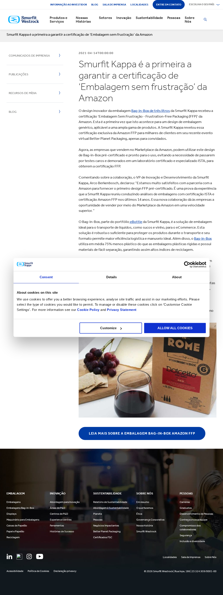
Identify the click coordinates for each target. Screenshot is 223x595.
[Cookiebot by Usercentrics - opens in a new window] (187, 264)
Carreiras (185, 502)
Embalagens (14, 502)
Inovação (123, 18)
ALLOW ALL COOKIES (175, 328)
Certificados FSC (102, 537)
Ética (139, 513)
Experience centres (61, 519)
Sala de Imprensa (114, 4)
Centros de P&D (59, 513)
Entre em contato (168, 4)
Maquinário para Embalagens (23, 519)
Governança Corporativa (150, 519)
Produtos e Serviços (58, 19)
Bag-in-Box (203, 238)
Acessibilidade (15, 571)
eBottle (135, 221)
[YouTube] (39, 556)
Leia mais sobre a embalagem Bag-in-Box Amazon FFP (142, 433)
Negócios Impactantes (106, 525)
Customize (108, 328)
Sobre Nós (189, 19)
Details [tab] (111, 277)
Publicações (18, 74)
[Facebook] (19, 557)
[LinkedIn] (9, 556)
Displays (12, 513)
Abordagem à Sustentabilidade (111, 507)
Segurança (186, 535)
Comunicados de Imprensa (29, 55)
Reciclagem (13, 537)
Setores (105, 18)
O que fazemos (144, 507)
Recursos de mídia (23, 93)
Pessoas (173, 18)
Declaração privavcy (65, 571)
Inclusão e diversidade (192, 541)
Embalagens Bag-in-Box (20, 507)
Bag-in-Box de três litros (150, 110)
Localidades (139, 4)
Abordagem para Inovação (65, 502)
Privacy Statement (121, 310)
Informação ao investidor (68, 4)
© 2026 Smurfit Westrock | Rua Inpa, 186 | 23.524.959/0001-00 (180, 571)
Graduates (186, 507)
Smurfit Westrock (146, 531)
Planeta (97, 513)
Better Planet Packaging (107, 531)
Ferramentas (57, 525)
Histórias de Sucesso (62, 531)
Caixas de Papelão (17, 525)
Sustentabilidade (149, 18)
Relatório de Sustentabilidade (110, 502)
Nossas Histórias (83, 19)
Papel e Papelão (15, 531)
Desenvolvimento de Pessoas (196, 513)
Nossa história (144, 525)
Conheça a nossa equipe (193, 519)
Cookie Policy (88, 310)
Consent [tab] (46, 277)
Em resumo (142, 502)
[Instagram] (29, 556)
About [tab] (177, 277)
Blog (94, 4)
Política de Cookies (38, 571)
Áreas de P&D (57, 507)
